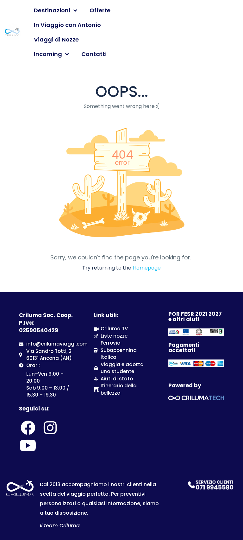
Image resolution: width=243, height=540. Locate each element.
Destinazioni (52, 10)
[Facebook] (28, 427)
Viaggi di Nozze (56, 39)
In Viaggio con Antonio (67, 25)
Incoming (48, 54)
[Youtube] (28, 445)
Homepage (147, 267)
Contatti (94, 54)
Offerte (100, 10)
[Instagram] (50, 427)
